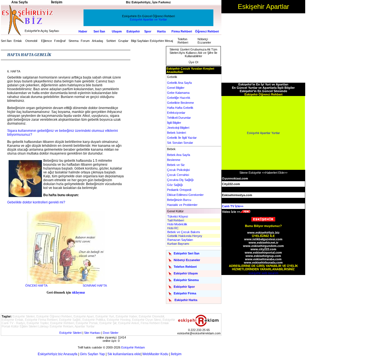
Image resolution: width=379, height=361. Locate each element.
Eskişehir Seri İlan (186, 253)
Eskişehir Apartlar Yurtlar (263, 133)
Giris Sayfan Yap (92, 354)
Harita (161, 31)
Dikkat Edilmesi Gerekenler (185, 194)
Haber (83, 31)
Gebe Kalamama (178, 92)
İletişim (176, 354)
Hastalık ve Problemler (182, 204)
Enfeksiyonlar (176, 112)
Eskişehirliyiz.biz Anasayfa (57, 354)
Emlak (18, 40)
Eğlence (46, 40)
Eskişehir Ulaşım (186, 273)
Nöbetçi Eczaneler (204, 40)
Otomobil (31, 40)
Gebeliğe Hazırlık (178, 97)
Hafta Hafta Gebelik (180, 107)
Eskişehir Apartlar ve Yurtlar (148, 19)
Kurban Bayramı (178, 243)
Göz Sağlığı (175, 184)
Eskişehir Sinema (186, 280)
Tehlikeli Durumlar (179, 117)
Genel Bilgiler (176, 87)
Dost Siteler (110, 332)
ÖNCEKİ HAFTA (36, 285)
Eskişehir (133, 31)
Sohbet (111, 40)
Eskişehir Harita (186, 300)
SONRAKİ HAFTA (95, 285)
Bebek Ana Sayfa (178, 154)
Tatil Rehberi (175, 220)
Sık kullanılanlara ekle (124, 354)
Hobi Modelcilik (177, 224)
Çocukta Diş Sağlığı (180, 179)
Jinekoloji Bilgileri (178, 127)
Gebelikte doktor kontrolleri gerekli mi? (36, 202)
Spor (147, 31)
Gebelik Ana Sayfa (179, 82)
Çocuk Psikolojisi (178, 169)
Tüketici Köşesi (177, 216)
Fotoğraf (59, 40)
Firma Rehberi (181, 31)
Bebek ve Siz (176, 164)
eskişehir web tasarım (263, 273)
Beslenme (173, 159)
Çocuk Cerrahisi (178, 174)
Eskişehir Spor (184, 286)
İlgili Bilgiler (174, 122)
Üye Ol (193, 62)
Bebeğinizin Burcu (179, 199)
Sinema (74, 40)
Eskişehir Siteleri (70, 332)
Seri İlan (99, 31)
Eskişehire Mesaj (161, 40)
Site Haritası (92, 332)
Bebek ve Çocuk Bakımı (183, 232)
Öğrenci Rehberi (207, 31)
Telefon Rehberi (183, 40)
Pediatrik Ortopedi (179, 189)
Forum (85, 40)
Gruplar (123, 40)
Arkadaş (97, 40)
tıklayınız (78, 292)
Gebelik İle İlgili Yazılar (182, 137)
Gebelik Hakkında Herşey (184, 236)
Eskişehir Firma (185, 293)
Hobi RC (173, 228)
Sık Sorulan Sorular (180, 142)
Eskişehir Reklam (133, 347)
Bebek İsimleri (176, 132)
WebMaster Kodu (155, 354)
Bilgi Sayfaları (140, 40)
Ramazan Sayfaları (180, 239)
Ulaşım (117, 31)
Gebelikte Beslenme (180, 102)
